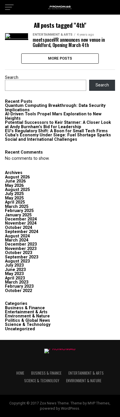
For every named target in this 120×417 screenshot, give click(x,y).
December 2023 (21, 244)
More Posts (60, 58)
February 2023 (19, 286)
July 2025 (14, 193)
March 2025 (16, 206)
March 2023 (16, 282)
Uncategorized (20, 328)
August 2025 (17, 189)
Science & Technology (27, 324)
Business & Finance (25, 307)
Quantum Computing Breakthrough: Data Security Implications (55, 107)
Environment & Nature (27, 316)
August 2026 (17, 177)
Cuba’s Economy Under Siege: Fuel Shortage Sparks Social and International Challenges (58, 137)
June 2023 (15, 269)
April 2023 (15, 278)
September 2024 (21, 231)
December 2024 (21, 219)
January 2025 (18, 215)
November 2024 (20, 223)
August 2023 (17, 261)
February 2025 (19, 210)
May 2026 (14, 185)
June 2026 (15, 181)
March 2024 (16, 240)
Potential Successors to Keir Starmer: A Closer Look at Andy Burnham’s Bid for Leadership (58, 124)
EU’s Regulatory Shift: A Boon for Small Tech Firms (56, 130)
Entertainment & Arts (26, 312)
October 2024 (18, 227)
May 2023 (14, 273)
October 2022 (18, 290)
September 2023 (21, 257)
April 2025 (15, 202)
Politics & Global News (27, 320)
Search (11, 77)
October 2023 (18, 252)
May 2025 (14, 198)
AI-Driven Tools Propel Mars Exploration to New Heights (53, 116)
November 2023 (20, 248)
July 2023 (14, 265)
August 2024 (17, 236)
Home (20, 373)
